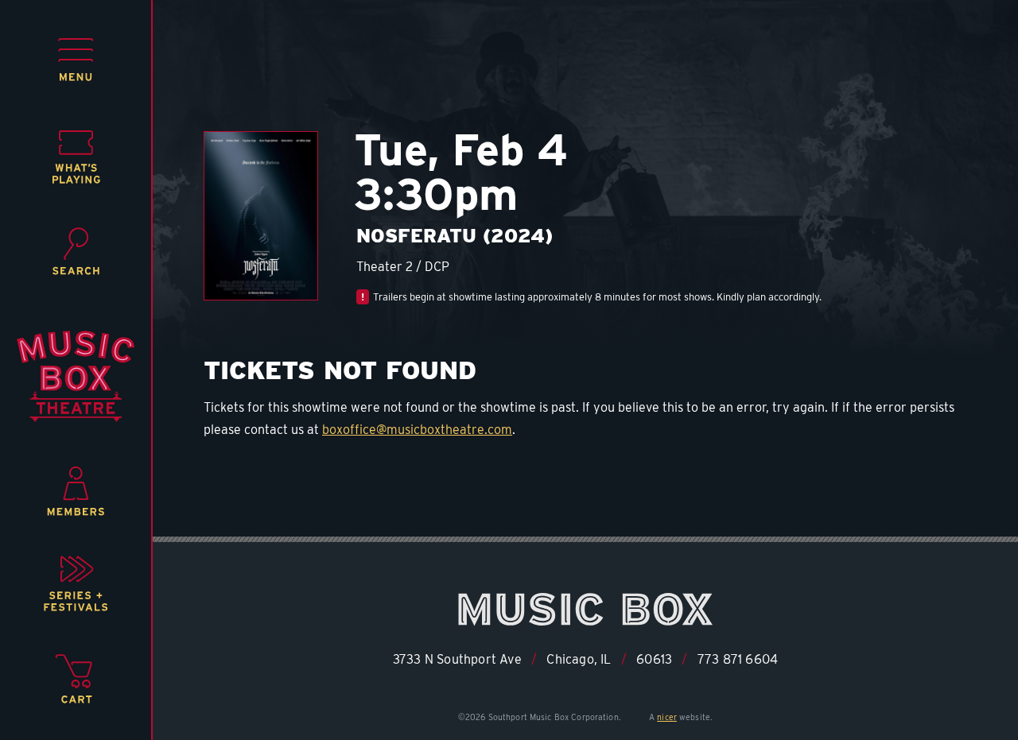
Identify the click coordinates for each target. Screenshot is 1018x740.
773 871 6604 (737, 659)
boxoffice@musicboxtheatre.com (417, 429)
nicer (667, 717)
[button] (76, 60)
